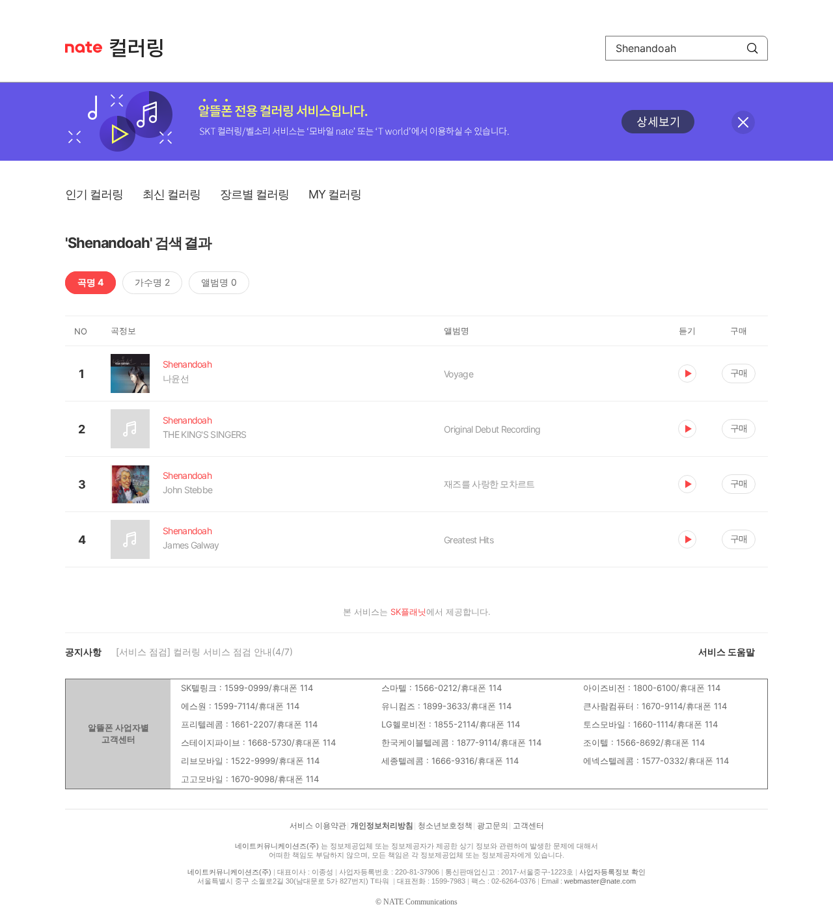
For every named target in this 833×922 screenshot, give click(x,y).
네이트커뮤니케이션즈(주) (277, 846)
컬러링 (142, 48)
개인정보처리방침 (382, 825)
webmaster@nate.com (600, 881)
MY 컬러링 (334, 194)
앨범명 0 (219, 282)
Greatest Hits (468, 539)
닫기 (743, 122)
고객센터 (528, 825)
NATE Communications (420, 901)
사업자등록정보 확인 (612, 872)
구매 (738, 372)
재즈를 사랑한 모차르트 (489, 483)
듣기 (687, 373)
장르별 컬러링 (254, 194)
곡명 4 (90, 282)
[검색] (752, 48)
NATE (83, 47)
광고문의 (492, 825)
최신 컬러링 (171, 194)
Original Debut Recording (492, 429)
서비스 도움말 (726, 651)
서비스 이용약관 (318, 825)
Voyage (458, 373)
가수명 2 (152, 282)
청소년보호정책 (445, 825)
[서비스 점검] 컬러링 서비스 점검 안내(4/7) (204, 651)
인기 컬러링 (94, 194)
